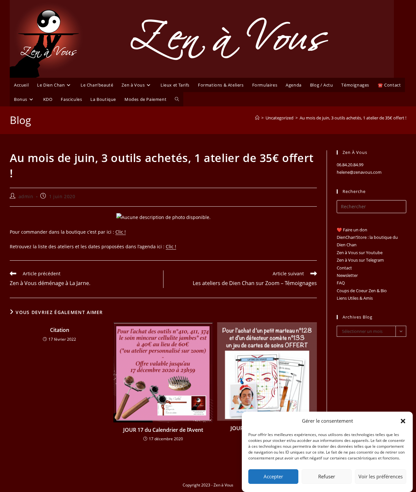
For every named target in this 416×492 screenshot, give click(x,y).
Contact (344, 268)
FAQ (341, 283)
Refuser (326, 476)
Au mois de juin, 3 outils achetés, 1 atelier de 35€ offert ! (353, 118)
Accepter (273, 476)
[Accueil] (257, 118)
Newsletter (347, 275)
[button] (403, 421)
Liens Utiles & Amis (355, 298)
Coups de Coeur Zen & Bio (362, 291)
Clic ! (120, 232)
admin (26, 196)
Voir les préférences (380, 476)
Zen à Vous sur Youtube (360, 252)
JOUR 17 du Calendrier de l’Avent (163, 429)
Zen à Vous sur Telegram (360, 260)
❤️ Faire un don (352, 230)
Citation (59, 330)
